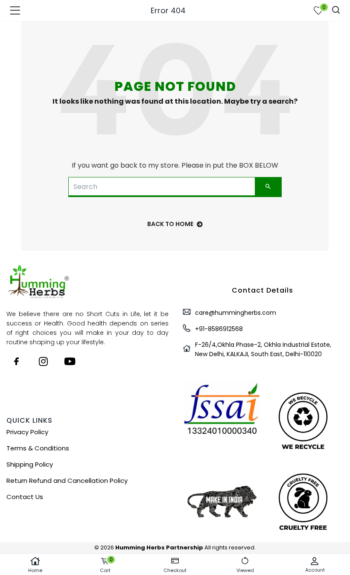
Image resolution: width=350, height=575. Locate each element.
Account (315, 569)
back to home (170, 224)
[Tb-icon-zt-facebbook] (16, 361)
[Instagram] (43, 361)
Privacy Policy (27, 431)
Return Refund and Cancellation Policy (67, 480)
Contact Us (24, 496)
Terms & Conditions (37, 448)
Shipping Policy (29, 464)
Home (35, 570)
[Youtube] (69, 361)
